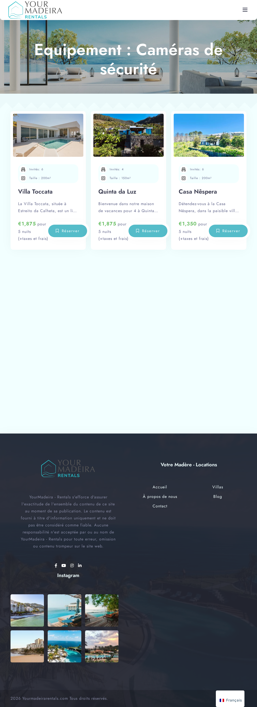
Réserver (71, 231)
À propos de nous (160, 496)
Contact (160, 506)
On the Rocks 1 (118, 341)
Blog (217, 496)
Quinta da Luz (117, 191)
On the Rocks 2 (39, 341)
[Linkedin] (80, 566)
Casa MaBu (194, 341)
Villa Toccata (35, 191)
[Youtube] (64, 566)
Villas (217, 487)
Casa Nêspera (198, 191)
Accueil (160, 487)
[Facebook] (57, 566)
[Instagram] (73, 566)
